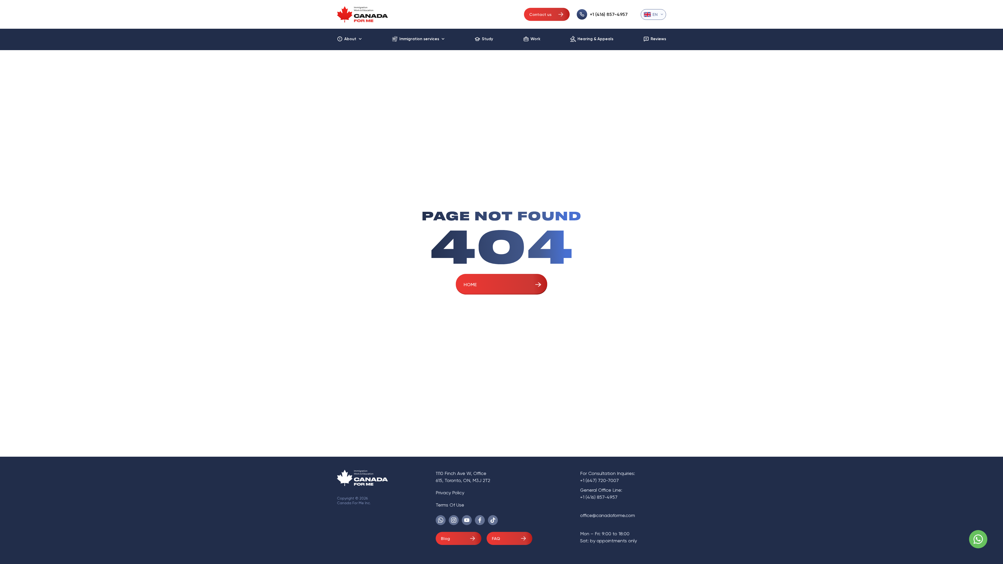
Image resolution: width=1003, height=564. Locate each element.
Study (487, 39)
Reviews (658, 39)
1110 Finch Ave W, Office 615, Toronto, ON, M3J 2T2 (463, 477)
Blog (445, 538)
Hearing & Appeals (595, 39)
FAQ (496, 538)
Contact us (540, 14)
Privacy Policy (450, 492)
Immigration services (419, 39)
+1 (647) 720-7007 (599, 480)
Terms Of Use (450, 505)
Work (535, 39)
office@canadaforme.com (607, 515)
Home (470, 284)
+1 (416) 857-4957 (609, 14)
